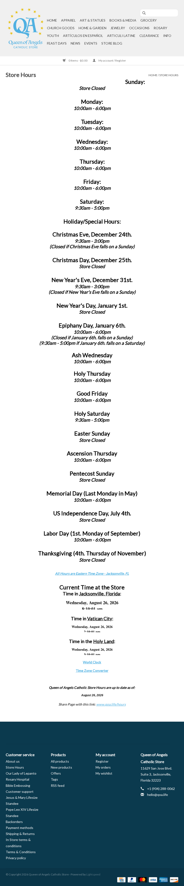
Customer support (20, 791)
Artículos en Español (83, 36)
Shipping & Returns (20, 834)
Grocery (148, 20)
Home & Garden (92, 28)
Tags (54, 779)
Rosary (160, 28)
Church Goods (61, 28)
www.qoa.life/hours (111, 704)
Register (102, 761)
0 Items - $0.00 (78, 60)
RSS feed (57, 785)
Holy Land (103, 641)
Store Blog (111, 43)
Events (90, 43)
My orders (103, 767)
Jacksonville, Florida (99, 593)
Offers (56, 773)
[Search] (142, 13)
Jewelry (117, 28)
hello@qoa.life (157, 795)
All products (60, 761)
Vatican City (99, 618)
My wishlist (104, 773)
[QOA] (26, 28)
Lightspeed (93, 874)
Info (167, 36)
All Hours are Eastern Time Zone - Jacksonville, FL (92, 573)
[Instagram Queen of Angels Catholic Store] (109, 733)
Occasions (139, 28)
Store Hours (168, 75)
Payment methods (19, 828)
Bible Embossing (18, 785)
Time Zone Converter (92, 670)
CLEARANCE (149, 36)
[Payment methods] (120, 879)
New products (61, 767)
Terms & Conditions (21, 852)
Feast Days (57, 43)
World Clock (92, 662)
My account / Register (112, 60)
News (75, 43)
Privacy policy (16, 858)
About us (13, 761)
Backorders (14, 822)
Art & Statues (92, 20)
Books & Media (122, 20)
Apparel (68, 20)
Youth (53, 36)
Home (52, 20)
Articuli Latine (121, 36)
